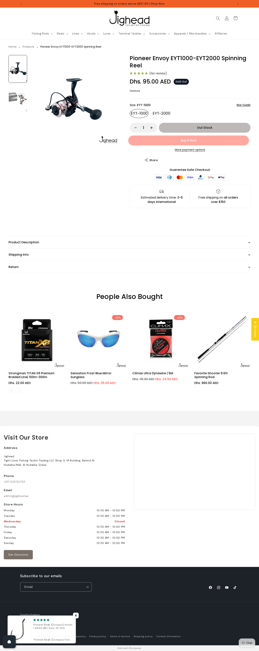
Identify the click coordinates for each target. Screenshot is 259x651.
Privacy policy (97, 636)
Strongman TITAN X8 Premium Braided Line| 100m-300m (31, 375)
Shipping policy (143, 636)
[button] (41, 34)
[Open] (9, 641)
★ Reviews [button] (255, 329)
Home (12, 47)
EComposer (135, 648)
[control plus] (153, 128)
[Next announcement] (238, 4)
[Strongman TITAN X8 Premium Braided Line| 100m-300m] (37, 339)
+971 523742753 (14, 481)
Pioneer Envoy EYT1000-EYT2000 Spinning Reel (70, 47)
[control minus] (134, 128)
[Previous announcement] (21, 4)
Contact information (168, 636)
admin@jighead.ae (16, 496)
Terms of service (120, 636)
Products (28, 47)
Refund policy (77, 636)
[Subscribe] (87, 587)
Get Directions (18, 554)
